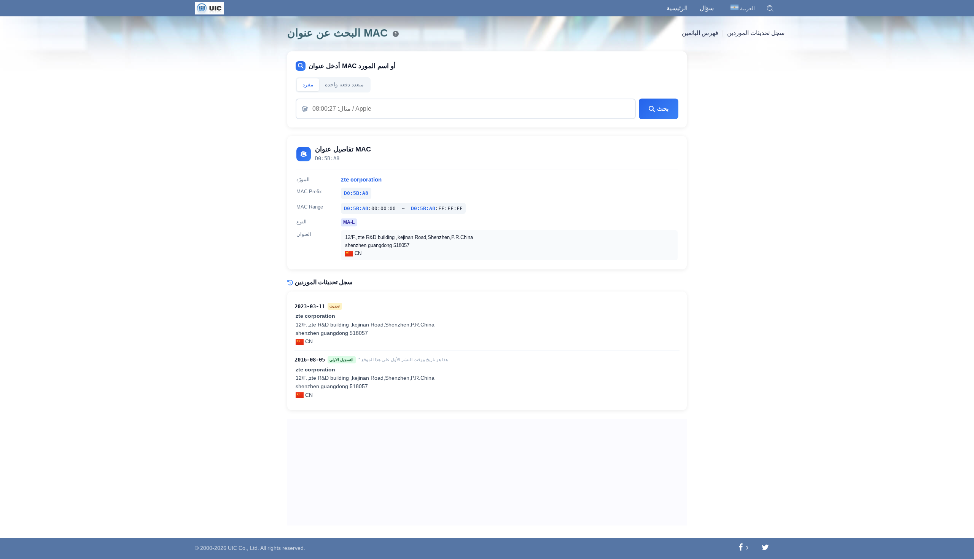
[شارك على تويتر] (765, 548)
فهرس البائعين (700, 33)
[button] (770, 8)
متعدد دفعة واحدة (344, 85)
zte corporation (361, 180)
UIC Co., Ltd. (243, 548)
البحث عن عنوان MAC (337, 33)
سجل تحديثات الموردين (756, 33)
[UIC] (209, 7)
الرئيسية (677, 8)
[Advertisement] (487, 472)
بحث (662, 108)
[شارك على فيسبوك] (740, 548)
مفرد (308, 85)
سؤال (707, 8)
